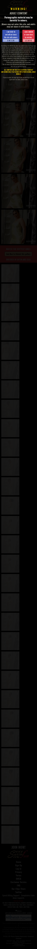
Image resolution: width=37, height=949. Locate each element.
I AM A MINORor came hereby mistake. (28, 36)
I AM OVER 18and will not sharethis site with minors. (11, 36)
